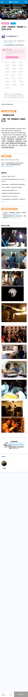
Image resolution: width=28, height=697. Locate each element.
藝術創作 (13, 75)
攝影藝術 (14, 65)
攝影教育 (14, 62)
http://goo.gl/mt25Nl (14, 217)
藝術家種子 (14, 84)
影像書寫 (21, 65)
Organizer (3, 695)
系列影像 (7, 65)
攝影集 (6, 78)
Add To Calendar (8, 42)
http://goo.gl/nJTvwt (8, 166)
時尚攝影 (7, 81)
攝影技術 (21, 68)
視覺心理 (13, 78)
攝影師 (6, 75)
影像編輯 (21, 81)
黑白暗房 (20, 78)
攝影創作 (7, 62)
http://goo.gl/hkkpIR (13, 214)
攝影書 (20, 62)
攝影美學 (7, 87)
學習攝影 (7, 71)
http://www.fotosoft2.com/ (18, 445)
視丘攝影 (14, 71)
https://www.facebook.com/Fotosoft (15, 444)
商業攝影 (7, 84)
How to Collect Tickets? (12, 57)
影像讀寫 (7, 68)
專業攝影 (21, 71)
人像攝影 (14, 68)
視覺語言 (20, 75)
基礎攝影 (14, 81)
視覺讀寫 (22, 84)
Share (24, 5)
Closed (21, 694)
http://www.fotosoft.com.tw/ (15, 442)
